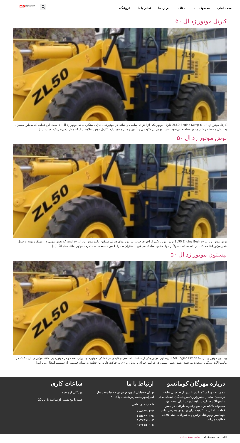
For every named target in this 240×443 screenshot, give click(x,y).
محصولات (204, 8)
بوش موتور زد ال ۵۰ (202, 137)
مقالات (181, 8)
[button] (43, 7)
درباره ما (163, 8)
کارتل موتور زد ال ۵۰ (201, 21)
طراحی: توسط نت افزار (190, 437)
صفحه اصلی (224, 8)
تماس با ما (144, 8)
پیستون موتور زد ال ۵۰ (198, 254)
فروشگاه (124, 8)
